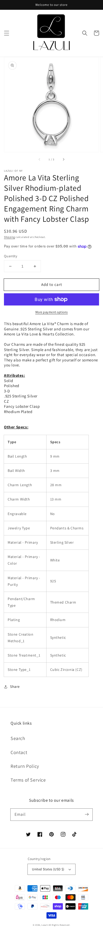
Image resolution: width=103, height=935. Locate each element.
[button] (6, 33)
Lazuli (44, 924)
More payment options (51, 312)
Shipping (9, 237)
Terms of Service (28, 780)
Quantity (10, 256)
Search (18, 738)
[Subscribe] (86, 814)
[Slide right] (63, 159)
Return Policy (25, 766)
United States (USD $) (48, 869)
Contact (19, 752)
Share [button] (15, 686)
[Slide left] (39, 159)
